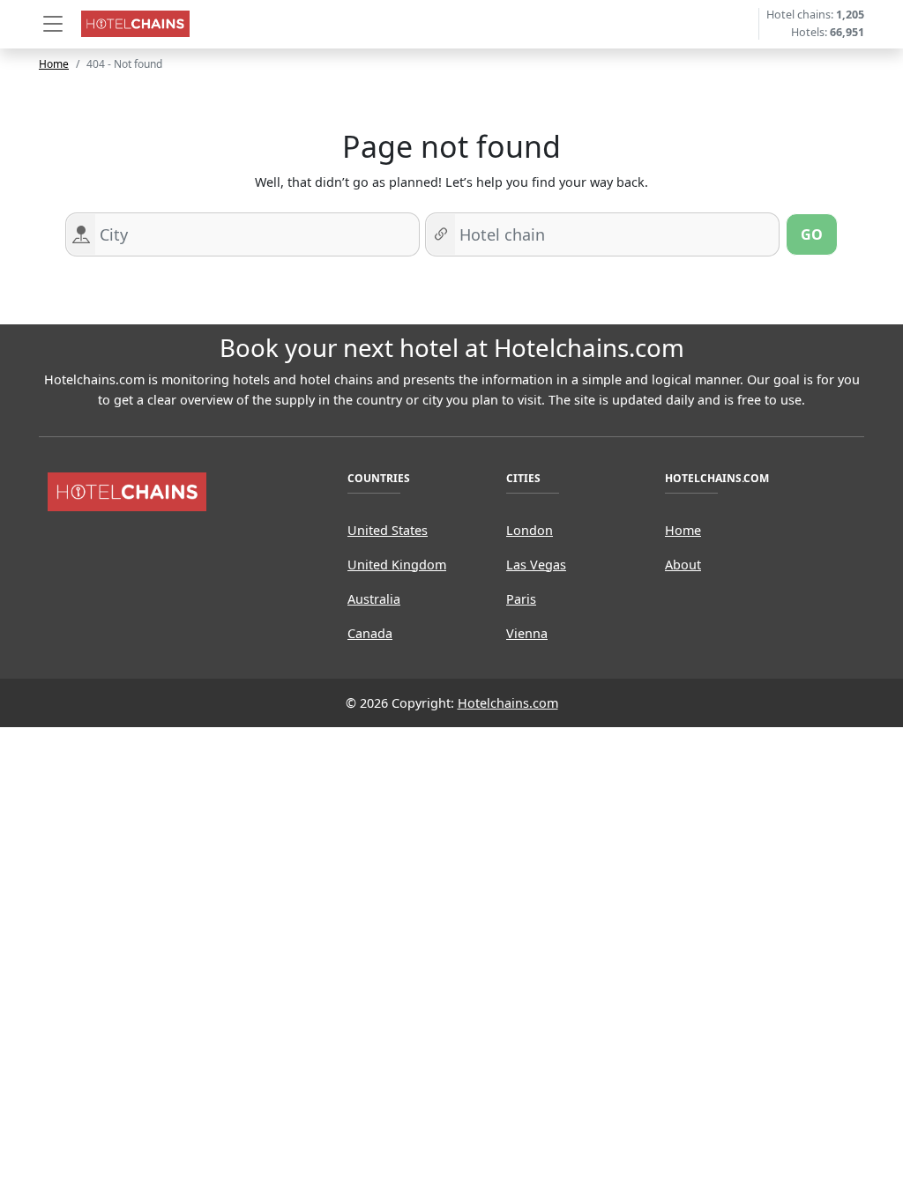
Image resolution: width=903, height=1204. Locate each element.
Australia (373, 599)
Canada (369, 633)
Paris (521, 599)
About (683, 564)
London (529, 530)
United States (387, 530)
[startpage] (127, 490)
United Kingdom (396, 564)
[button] (53, 24)
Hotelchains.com (508, 703)
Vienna (527, 633)
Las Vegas (536, 564)
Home (54, 63)
